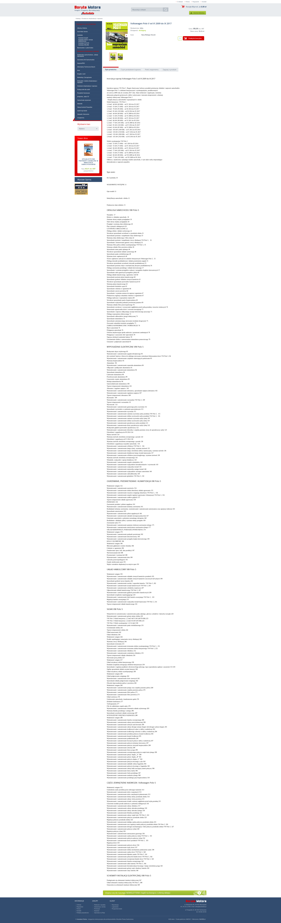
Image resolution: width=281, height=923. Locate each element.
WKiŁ (141, 28)
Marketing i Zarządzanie (84, 77)
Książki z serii (81, 74)
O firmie (79, 905)
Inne (78, 70)
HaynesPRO (81, 63)
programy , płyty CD (83, 96)
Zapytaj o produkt (169, 69)
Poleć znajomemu (152, 69)
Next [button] (126, 35)
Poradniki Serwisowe (83, 93)
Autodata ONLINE (83, 45)
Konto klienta (197, 13)
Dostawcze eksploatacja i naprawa (92, 18)
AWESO (188, 919)
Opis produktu (110, 69)
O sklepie (180, 2)
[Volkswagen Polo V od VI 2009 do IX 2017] (117, 36)
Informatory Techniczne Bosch (86, 67)
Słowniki (79, 103)
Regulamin (196, 2)
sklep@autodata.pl (200, 906)
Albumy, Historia (82, 28)
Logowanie (115, 907)
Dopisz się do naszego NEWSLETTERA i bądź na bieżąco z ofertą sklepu (137, 892)
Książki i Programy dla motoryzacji (87, 10)
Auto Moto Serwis (82, 31)
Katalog (78, 18)
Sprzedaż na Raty (99, 913)
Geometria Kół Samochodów (85, 60)
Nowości (96, 911)
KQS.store (171, 919)
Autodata (80, 35)
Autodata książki (83, 38)
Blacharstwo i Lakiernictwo (85, 48)
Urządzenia (80, 118)
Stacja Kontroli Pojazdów (84, 107)
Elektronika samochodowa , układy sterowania (87, 55)
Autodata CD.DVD (83, 43)
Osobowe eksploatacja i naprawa (87, 86)
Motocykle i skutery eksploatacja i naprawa (87, 81)
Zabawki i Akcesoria (83, 114)
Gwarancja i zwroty (99, 907)
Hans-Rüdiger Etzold (148, 35)
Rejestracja (115, 905)
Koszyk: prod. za (196, 6)
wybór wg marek (82, 111)
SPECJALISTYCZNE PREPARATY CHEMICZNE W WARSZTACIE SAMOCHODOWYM (88, 161)
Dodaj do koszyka (194, 38)
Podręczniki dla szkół (83, 89)
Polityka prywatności (83, 913)
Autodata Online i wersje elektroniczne (85, 40)
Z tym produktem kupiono (131, 69)
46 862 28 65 (202, 912)
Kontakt (204, 2)
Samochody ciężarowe (84, 100)
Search (165, 10)
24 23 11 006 (186, 906)
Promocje (97, 909)
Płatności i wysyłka (99, 905)
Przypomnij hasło (117, 909)
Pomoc (188, 2)
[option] (117, 36)
